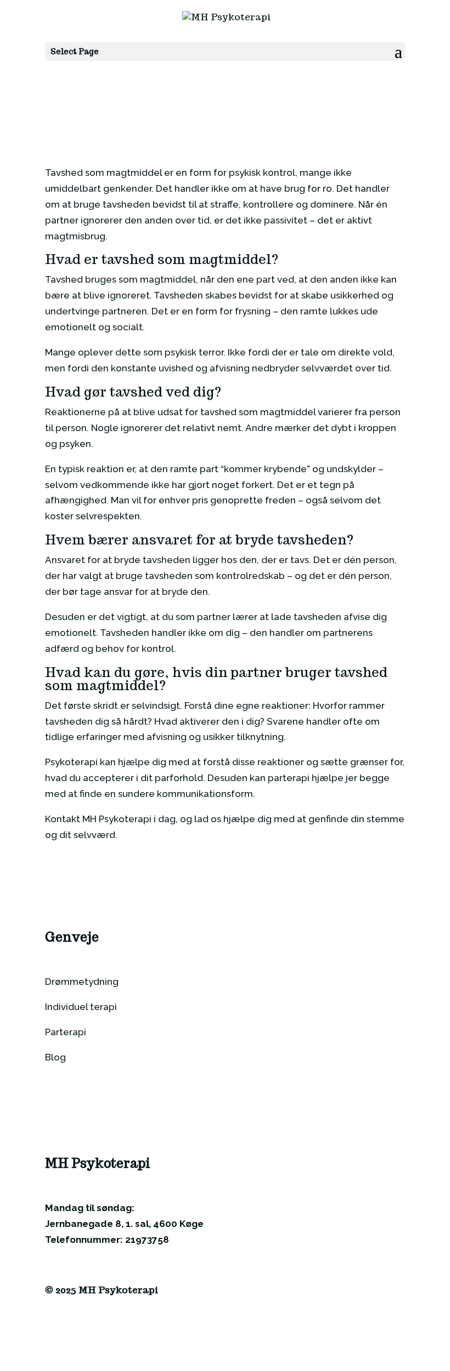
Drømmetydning (82, 981)
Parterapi (65, 1031)
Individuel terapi (81, 1006)
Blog (55, 1057)
